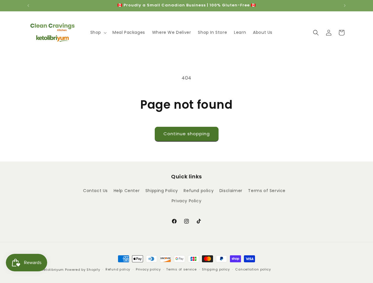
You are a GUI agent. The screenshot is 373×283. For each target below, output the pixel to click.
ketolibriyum (53, 269)
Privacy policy (148, 269)
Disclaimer (230, 191)
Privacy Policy (186, 201)
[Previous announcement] (28, 5)
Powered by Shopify (82, 269)
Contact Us (95, 191)
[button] (98, 32)
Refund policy (199, 191)
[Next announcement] (344, 5)
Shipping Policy (161, 191)
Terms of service (181, 269)
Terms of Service (267, 191)
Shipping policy (216, 269)
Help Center (127, 191)
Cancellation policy (253, 269)
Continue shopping (186, 134)
